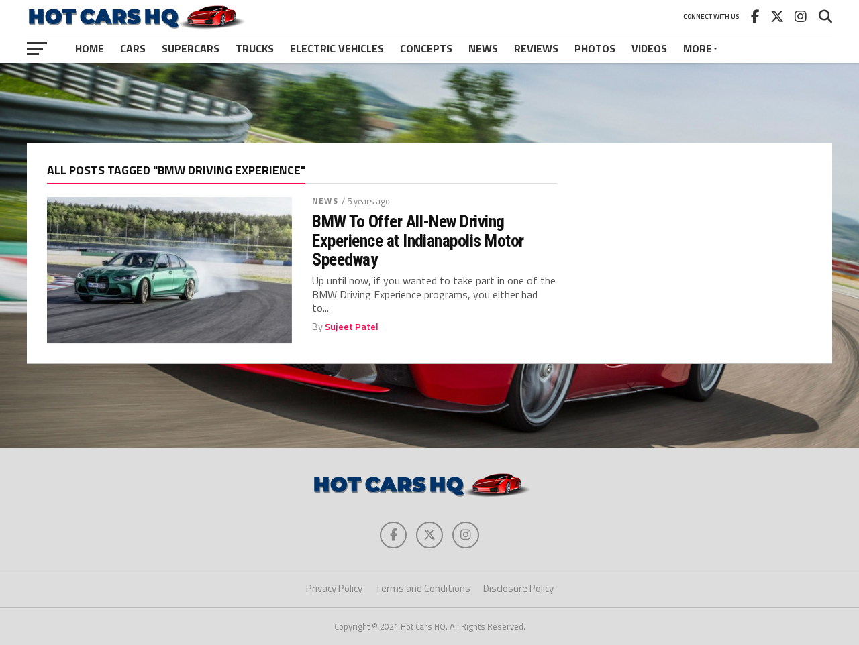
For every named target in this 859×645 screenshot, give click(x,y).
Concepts (426, 48)
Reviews (536, 48)
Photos (594, 48)
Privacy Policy (334, 588)
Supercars (190, 48)
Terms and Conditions (422, 588)
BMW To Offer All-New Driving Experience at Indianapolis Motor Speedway (418, 240)
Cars (133, 48)
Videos (649, 48)
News (483, 48)
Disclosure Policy (518, 588)
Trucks (255, 48)
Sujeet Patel (351, 326)
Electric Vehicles (337, 48)
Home (89, 48)
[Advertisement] (429, 103)
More (697, 48)
